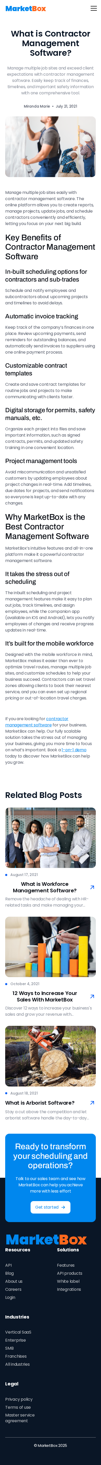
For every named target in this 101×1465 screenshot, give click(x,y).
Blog (9, 1273)
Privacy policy (19, 1399)
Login (10, 1297)
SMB (9, 1348)
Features (66, 1265)
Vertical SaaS (18, 1332)
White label (68, 1281)
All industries (17, 1364)
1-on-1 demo (74, 750)
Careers (13, 1289)
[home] (26, 8)
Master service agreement (20, 1418)
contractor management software (36, 722)
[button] (93, 8)
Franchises (16, 1356)
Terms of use (18, 1407)
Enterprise (15, 1340)
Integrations (69, 1289)
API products (69, 1273)
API (8, 1265)
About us (14, 1281)
